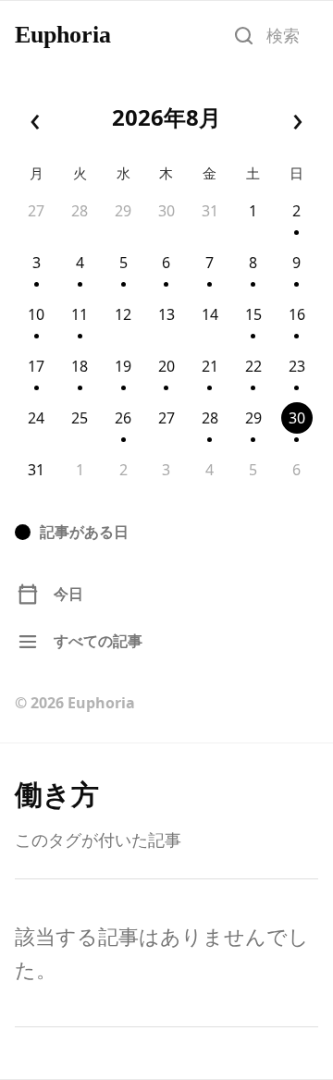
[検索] (243, 35)
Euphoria (63, 35)
